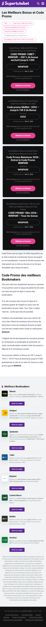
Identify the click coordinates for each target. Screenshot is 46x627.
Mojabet (12, 476)
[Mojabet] (5, 481)
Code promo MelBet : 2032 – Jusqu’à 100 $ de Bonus (23, 109)
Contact (38, 615)
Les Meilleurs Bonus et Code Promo (23, 101)
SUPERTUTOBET (27, 611)
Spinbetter (13, 432)
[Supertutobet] (15, 3)
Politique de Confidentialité (34, 620)
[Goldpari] (5, 415)
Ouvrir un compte (17, 403)
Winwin (12, 391)
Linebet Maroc (15, 495)
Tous (5, 23)
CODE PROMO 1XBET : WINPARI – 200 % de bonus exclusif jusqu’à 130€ (23, 57)
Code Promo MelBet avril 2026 (14, 31)
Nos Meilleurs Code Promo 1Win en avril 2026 (18, 39)
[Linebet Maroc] (5, 500)
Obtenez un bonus (23, 85)
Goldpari (13, 410)
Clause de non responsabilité (12, 620)
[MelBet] (5, 521)
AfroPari (13, 538)
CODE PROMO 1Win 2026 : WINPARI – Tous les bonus (23, 214)
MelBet (12, 516)
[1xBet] (5, 459)
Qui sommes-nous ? (12, 615)
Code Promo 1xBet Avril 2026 (22, 23)
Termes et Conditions (19, 617)
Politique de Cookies (35, 617)
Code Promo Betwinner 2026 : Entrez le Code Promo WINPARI (23, 160)
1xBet (11, 455)
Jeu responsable (27, 615)
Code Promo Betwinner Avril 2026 (15, 27)
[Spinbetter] (5, 436)
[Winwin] (5, 396)
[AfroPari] (5, 542)
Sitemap (6, 617)
